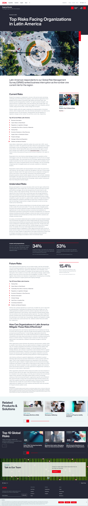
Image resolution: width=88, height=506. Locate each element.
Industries (16, 2)
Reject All (67, 502)
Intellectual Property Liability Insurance (74, 415)
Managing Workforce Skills (31, 415)
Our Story (32, 489)
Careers (70, 2)
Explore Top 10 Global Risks (67, 108)
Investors (73, 2)
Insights (21, 2)
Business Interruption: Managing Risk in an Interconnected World (54, 446)
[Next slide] (27, 421)
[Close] (87, 502)
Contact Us (64, 2)
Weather (60, 493)
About (26, 2)
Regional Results (7, 7)
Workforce (61, 495)
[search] (29, 3)
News (77, 2)
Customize (61, 502)
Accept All (73, 502)
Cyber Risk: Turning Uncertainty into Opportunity (33, 446)
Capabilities (10, 2)
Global (84, 2)
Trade (60, 489)
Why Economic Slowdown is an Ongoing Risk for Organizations (75, 446)
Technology (61, 491)
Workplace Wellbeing (51, 415)
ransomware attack (34, 150)
